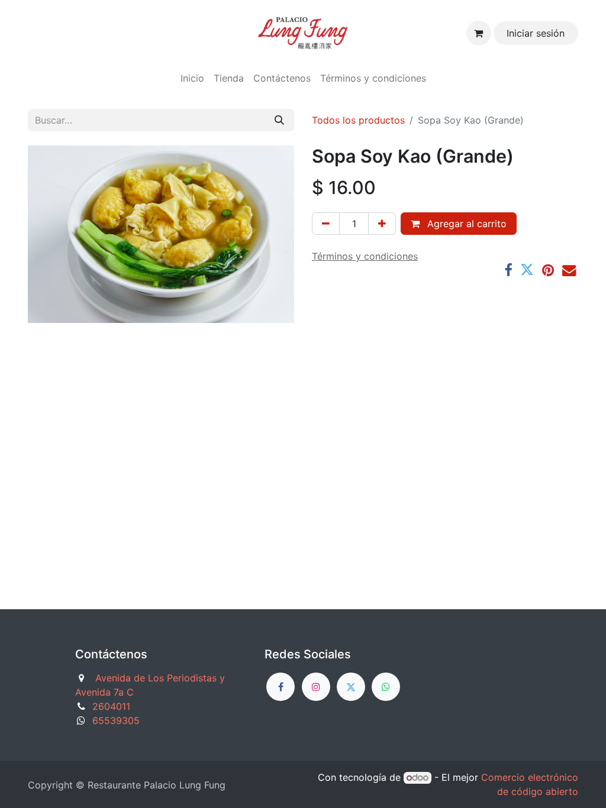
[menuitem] (192, 78)
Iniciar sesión (536, 33)
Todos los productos (358, 120)
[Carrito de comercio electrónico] (478, 33)
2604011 (111, 706)
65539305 (116, 720)
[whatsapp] (386, 687)
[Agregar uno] (382, 223)
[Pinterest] (548, 270)
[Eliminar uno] (326, 223)
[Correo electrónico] (569, 270)
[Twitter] (527, 270)
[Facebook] (508, 270)
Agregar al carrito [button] (465, 224)
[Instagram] (316, 687)
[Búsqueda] (279, 120)
